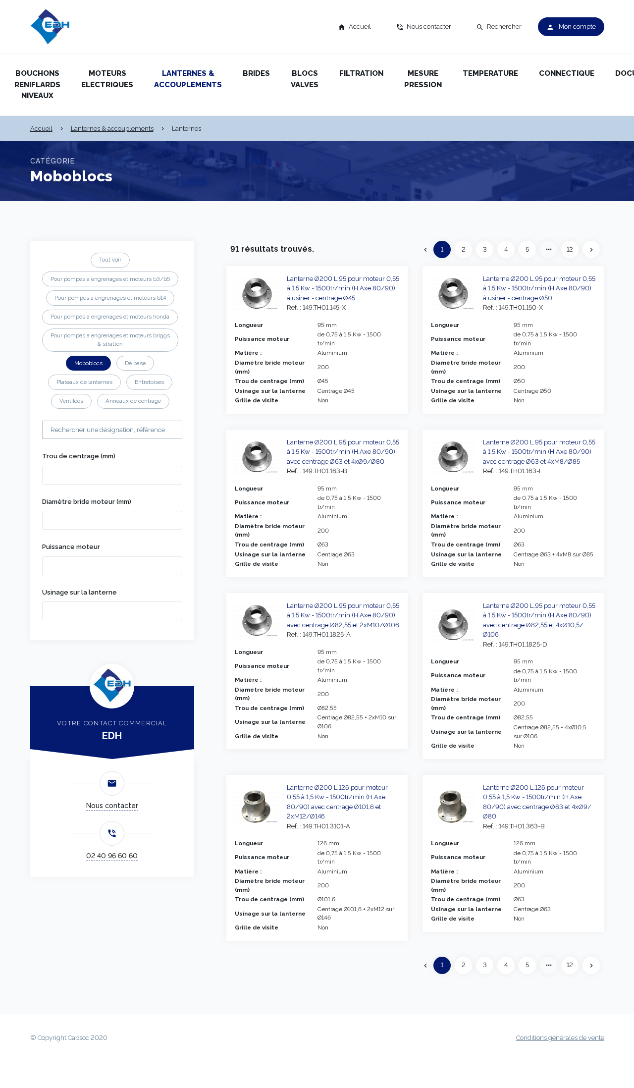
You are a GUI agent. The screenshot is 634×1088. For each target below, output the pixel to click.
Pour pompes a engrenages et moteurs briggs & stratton (110, 339)
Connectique (566, 73)
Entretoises (149, 382)
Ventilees (71, 400)
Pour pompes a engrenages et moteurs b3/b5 (110, 278)
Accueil (41, 128)
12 (570, 249)
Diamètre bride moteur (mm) (86, 501)
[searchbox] (60, 474)
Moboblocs (88, 363)
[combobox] (112, 475)
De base (135, 363)
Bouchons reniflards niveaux (37, 84)
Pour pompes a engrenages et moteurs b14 (110, 297)
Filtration (361, 73)
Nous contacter (112, 806)
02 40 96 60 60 (112, 856)
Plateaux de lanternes (84, 382)
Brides (256, 73)
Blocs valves (304, 79)
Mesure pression (423, 79)
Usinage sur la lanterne (79, 592)
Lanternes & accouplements (188, 79)
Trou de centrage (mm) (78, 456)
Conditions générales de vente (560, 1037)
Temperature (490, 73)
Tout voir (110, 259)
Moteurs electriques (107, 79)
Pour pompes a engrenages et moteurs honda (110, 316)
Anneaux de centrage (133, 400)
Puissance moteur (71, 546)
